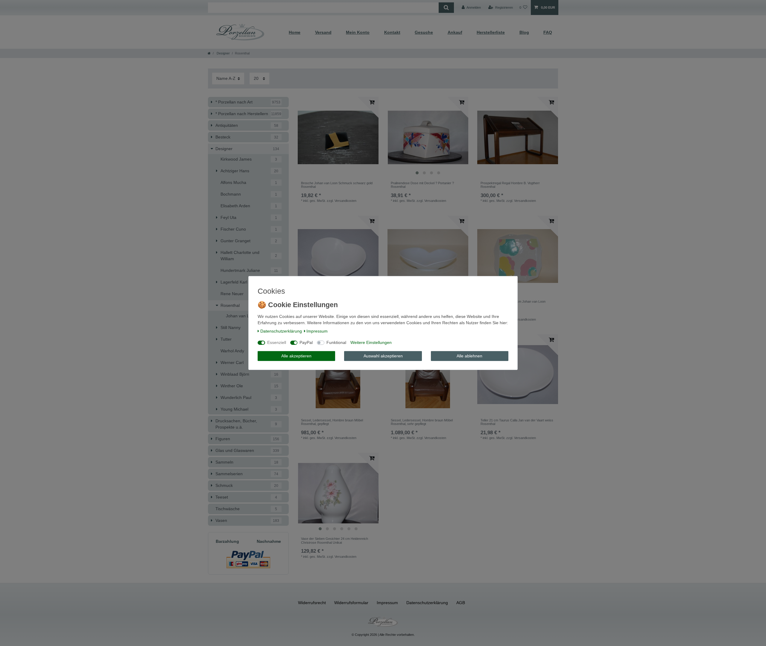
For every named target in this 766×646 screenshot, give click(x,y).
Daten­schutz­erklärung (281, 331)
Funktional (336, 342)
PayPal (306, 342)
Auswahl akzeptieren (383, 356)
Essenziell (276, 342)
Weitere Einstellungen (371, 342)
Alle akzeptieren (296, 356)
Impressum (317, 331)
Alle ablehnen (469, 356)
